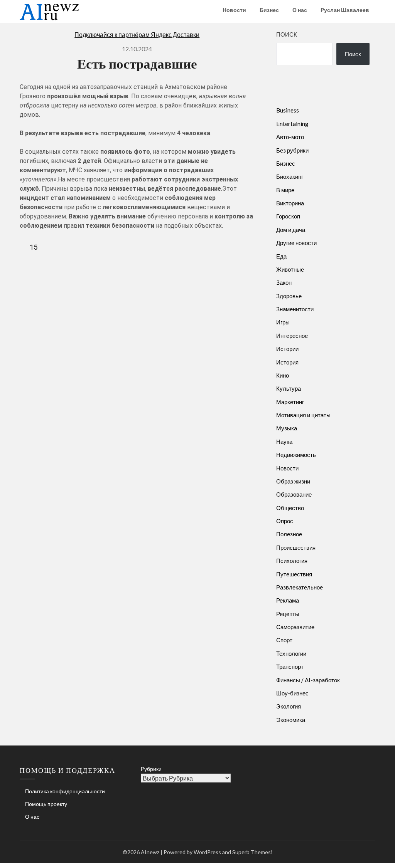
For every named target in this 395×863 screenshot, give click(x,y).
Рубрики (151, 769)
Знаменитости (295, 309)
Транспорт (290, 666)
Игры (283, 322)
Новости (234, 10)
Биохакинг (289, 176)
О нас (299, 10)
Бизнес (269, 10)
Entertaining (292, 123)
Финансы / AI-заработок (308, 680)
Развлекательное (299, 587)
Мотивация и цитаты (303, 414)
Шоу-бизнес (292, 693)
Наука (284, 441)
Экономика (290, 719)
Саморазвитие (295, 626)
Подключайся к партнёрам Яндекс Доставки (136, 34)
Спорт (284, 639)
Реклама (287, 600)
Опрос (284, 520)
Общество (290, 507)
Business (287, 110)
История (287, 362)
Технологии (291, 653)
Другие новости (296, 242)
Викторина (290, 203)
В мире (285, 189)
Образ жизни (293, 481)
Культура (288, 388)
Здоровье (289, 295)
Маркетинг (290, 401)
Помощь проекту (46, 804)
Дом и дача (290, 229)
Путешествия (294, 574)
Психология (291, 560)
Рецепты (287, 613)
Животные (290, 269)
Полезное (289, 534)
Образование (294, 494)
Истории (287, 348)
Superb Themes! (252, 852)
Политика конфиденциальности (65, 791)
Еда (281, 256)
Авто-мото (290, 136)
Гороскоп (288, 216)
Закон (284, 282)
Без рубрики (292, 150)
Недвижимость (296, 454)
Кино (282, 375)
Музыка (286, 428)
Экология (288, 706)
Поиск (286, 34)
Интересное (292, 335)
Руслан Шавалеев (345, 10)
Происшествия (296, 547)
